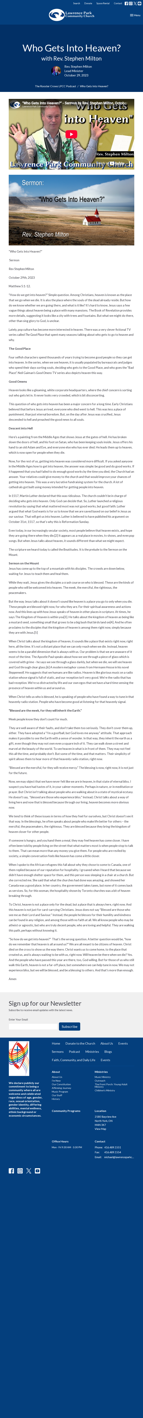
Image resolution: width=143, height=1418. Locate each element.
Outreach (100, 1080)
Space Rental (103, 3)
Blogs (108, 1051)
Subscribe (69, 1026)
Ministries (92, 1051)
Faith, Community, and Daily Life (73, 1060)
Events (123, 1043)
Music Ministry (103, 1076)
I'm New (56, 1080)
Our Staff (57, 1095)
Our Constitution (61, 1084)
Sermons (58, 1051)
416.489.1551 (112, 1147)
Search (76, 3)
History (56, 1098)
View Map (100, 1128)
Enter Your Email (18, 1019)
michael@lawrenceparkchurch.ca (119, 1157)
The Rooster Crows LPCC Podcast (55, 86)
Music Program (60, 1091)
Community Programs (66, 1110)
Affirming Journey (61, 1087)
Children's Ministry (105, 1090)
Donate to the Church (80, 1043)
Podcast (74, 1051)
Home (56, 1043)
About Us (106, 1043)
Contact (118, 3)
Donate (88, 3)
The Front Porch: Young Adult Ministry (111, 1085)
